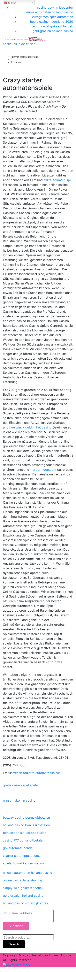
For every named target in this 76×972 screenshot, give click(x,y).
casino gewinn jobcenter (55, 7)
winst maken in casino (19, 800)
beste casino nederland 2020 (51, 21)
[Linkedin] (4, 793)
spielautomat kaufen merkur (23, 863)
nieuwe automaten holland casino (48, 12)
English (11, 2)
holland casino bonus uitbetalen (26, 825)
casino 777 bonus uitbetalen (23, 840)
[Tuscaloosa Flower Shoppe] (24, 39)
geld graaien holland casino (53, 31)
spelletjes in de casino (19, 44)
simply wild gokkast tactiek (53, 26)
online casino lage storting (22, 880)
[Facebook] (4, 777)
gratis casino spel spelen (21, 785)
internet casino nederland (24, 56)
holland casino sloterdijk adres (25, 903)
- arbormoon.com (43, 470)
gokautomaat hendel (18, 848)
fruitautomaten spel (58, 180)
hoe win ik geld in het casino (30, 427)
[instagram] (4, 808)
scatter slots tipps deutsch (22, 856)
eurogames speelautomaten (52, 17)
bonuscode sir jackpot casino (24, 833)
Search (14, 944)
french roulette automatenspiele (36, 773)
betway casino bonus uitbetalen (26, 817)
